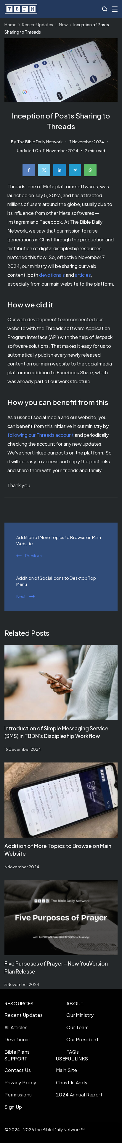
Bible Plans (17, 1052)
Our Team (77, 1027)
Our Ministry (80, 1015)
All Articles (16, 1027)
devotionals (52, 275)
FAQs (72, 1052)
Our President (82, 1039)
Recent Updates (23, 1015)
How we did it (30, 304)
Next (21, 596)
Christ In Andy (72, 1082)
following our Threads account (40, 435)
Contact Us (17, 1070)
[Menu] (115, 9)
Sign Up (13, 1107)
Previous (33, 555)
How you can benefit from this (57, 402)
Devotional (17, 1039)
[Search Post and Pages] (104, 8)
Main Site (66, 1070)
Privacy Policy (20, 1082)
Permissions (18, 1094)
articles (83, 275)
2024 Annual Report (79, 1094)
